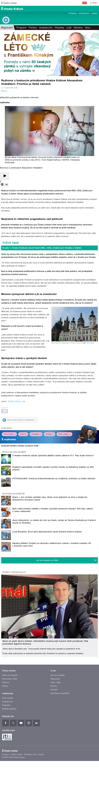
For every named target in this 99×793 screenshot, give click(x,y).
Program (72, 13)
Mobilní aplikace (9, 709)
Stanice (5, 682)
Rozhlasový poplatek (59, 693)
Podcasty (6, 705)
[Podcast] (2, 184)
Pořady (33, 27)
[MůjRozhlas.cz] (5, 103)
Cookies (5, 754)
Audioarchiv (84, 13)
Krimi (22, 434)
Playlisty (59, 27)
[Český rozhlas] (9, 3)
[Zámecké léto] (49, 53)
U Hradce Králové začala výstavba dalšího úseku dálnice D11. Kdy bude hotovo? (53, 455)
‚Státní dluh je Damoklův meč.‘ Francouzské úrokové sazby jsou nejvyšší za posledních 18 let (41, 649)
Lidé (69, 27)
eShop (5, 686)
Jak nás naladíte (57, 675)
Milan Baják (90, 343)
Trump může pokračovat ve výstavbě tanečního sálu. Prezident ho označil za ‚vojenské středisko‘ (43, 653)
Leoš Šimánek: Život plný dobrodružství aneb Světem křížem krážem (47, 531)
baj (23, 401)
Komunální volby (9, 679)
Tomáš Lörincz (14, 401)
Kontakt (53, 689)
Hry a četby (8, 434)
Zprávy (4, 91)
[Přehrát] (4, 176)
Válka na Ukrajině (9, 675)
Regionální (7, 27)
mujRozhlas (6, 428)
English (41, 754)
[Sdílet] (6, 184)
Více (88, 27)
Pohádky (35, 434)
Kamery (95, 13)
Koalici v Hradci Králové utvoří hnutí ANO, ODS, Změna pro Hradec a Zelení (41, 248)
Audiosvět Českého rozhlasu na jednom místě (19, 446)
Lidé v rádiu (55, 682)
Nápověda (55, 679)
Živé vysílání (63, 434)
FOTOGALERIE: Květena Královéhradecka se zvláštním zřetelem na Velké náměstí (53, 478)
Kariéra (53, 686)
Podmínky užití (30, 754)
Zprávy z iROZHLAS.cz (14, 572)
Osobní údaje (16, 754)
